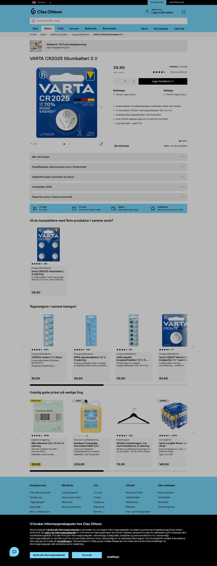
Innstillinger (113, 557)
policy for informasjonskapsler (60, 533)
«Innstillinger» (64, 541)
